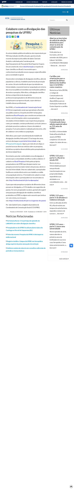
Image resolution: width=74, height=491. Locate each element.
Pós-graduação (46, 6)
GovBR (4, 2)
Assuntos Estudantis (64, 6)
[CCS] (18, 18)
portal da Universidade (28, 141)
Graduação (37, 6)
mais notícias (63, 259)
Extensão (54, 6)
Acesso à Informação (27, 6)
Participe (44, 2)
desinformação (28, 67)
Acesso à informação (32, 2)
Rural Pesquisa (19, 115)
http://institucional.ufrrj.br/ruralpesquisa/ (23, 180)
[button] (64, 12)
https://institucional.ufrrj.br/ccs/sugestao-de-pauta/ (27, 201)
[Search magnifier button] (67, 20)
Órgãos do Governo (66, 2)
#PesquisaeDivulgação (14, 144)
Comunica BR (19, 2)
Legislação (54, 2)
